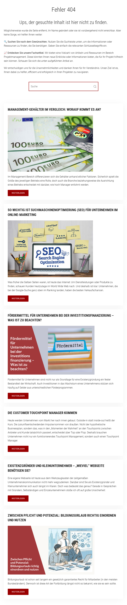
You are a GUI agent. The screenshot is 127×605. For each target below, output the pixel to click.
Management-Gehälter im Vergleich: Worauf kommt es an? (54, 109)
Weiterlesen (18, 193)
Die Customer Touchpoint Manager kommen (42, 413)
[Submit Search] (95, 86)
